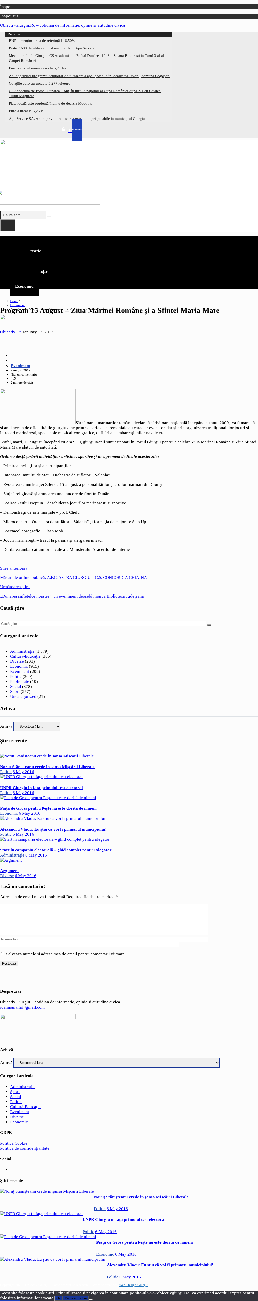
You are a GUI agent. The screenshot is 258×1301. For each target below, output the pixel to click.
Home (14, 301)
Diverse (17, 661)
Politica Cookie (13, 1143)
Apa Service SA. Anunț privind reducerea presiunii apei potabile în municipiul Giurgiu (77, 119)
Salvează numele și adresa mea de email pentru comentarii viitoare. (66, 954)
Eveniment (17, 305)
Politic (16, 676)
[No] (91, 1299)
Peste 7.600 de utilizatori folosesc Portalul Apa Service (51, 48)
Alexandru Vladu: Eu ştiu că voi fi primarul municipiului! (53, 829)
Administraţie (22, 651)
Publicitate (19, 681)
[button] (129, 240)
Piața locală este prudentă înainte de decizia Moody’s (50, 103)
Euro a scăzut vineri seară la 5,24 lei (37, 68)
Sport (15, 691)
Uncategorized (23, 696)
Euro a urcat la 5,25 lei (27, 111)
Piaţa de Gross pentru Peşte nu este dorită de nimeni (48, 808)
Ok (58, 1298)
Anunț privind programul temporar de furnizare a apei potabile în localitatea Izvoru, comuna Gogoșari (89, 76)
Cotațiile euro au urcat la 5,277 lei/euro (39, 83)
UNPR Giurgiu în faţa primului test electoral (41, 787)
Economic (24, 286)
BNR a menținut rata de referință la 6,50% (42, 41)
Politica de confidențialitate (24, 1148)
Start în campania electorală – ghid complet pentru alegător (56, 850)
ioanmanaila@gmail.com (22, 1007)
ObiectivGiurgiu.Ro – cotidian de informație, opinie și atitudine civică (62, 25)
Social (15, 686)
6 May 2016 (23, 771)
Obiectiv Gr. (11, 332)
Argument (9, 870)
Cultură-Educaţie (25, 656)
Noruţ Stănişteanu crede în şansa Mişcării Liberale (47, 766)
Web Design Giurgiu (133, 1285)
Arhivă (6, 726)
